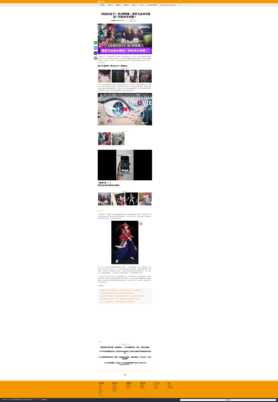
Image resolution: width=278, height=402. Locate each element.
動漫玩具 (128, 388)
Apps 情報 (142, 388)
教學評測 (142, 383)
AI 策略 (155, 386)
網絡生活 (115, 383)
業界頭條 (156, 384)
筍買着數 (115, 388)
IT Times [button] (142, 5)
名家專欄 (156, 388)
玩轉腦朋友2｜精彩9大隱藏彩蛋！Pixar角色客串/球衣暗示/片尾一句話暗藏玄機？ (121, 290)
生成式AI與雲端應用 (152, 5)
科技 (100, 341)
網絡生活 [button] (110, 5)
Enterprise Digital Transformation (167, 5)
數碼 (100, 389)
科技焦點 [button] (102, 5)
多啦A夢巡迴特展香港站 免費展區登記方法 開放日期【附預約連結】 (117, 293)
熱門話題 (115, 390)
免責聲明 (170, 386)
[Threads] (95, 53)
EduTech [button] (134, 5)
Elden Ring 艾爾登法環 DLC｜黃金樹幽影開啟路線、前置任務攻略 (117, 301)
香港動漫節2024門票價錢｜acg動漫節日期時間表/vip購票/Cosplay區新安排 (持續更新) (122, 296)
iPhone (100, 384)
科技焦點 (101, 383)
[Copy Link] (95, 58)
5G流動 (100, 386)
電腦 (100, 388)
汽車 (100, 394)
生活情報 (115, 386)
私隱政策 (170, 384)
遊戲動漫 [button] (118, 5)
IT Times (157, 383)
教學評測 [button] (126, 5)
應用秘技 (142, 384)
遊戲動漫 (129, 383)
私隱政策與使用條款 (37, 399)
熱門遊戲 (128, 384)
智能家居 (101, 390)
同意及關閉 (228, 400)
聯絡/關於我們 (171, 388)
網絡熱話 (115, 384)
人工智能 (101, 395)
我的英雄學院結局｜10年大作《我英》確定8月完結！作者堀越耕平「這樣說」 (120, 299)
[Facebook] (95, 48)
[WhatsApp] (95, 43)
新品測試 (142, 386)
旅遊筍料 (115, 389)
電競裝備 (128, 386)
